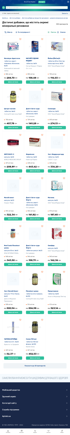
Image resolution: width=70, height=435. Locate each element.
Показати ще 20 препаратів (35, 366)
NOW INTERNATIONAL (11, 253)
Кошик (35, 432)
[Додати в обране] (20, 39)
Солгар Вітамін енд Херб (13, 114)
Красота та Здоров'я (11, 344)
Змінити (65, 13)
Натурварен (30, 116)
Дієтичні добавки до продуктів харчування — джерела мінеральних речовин (45, 18)
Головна (8, 432)
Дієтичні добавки (15, 18)
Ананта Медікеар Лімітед (57, 296)
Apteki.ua (5, 18)
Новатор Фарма (31, 159)
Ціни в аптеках (13, 82)
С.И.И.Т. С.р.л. (52, 159)
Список (48, 432)
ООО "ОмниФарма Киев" (56, 66)
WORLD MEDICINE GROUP (12, 159)
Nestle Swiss (30, 347)
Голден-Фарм (9, 203)
